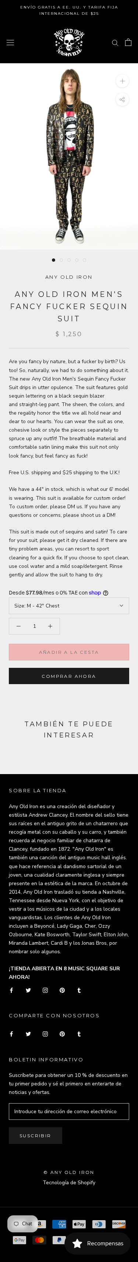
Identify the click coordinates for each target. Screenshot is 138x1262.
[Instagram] (45, 989)
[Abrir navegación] (10, 42)
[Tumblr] (79, 989)
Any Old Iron (69, 277)
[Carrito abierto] (128, 42)
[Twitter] (28, 989)
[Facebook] (11, 989)
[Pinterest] (62, 989)
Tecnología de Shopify (69, 1182)
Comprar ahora (69, 676)
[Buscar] (115, 42)
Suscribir (36, 1135)
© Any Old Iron (69, 1172)
